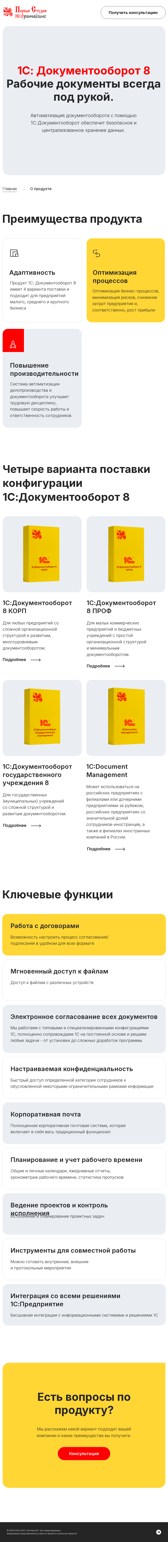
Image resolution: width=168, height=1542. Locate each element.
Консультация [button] (84, 1453)
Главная (10, 188)
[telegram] (158, 1532)
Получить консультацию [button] (133, 12)
